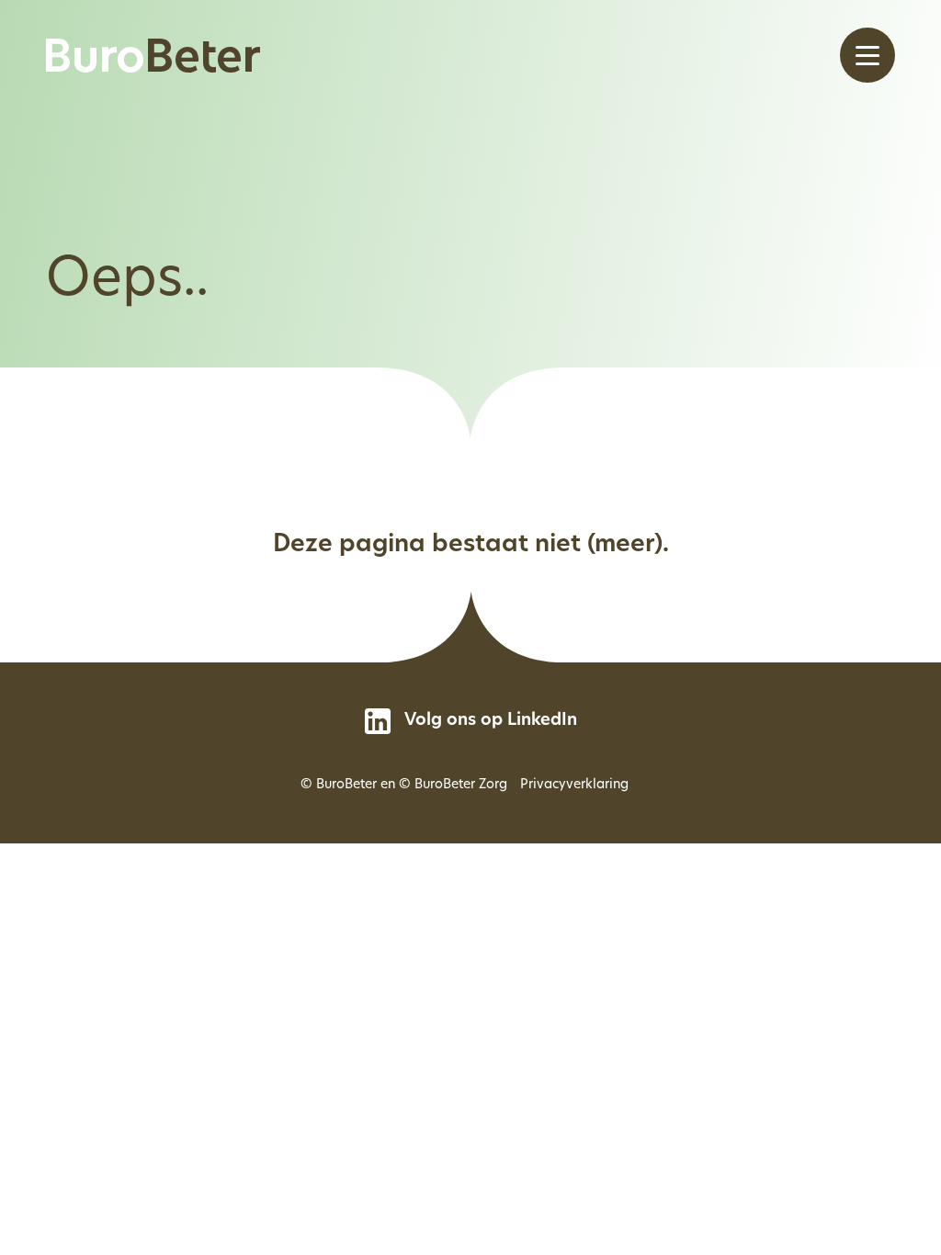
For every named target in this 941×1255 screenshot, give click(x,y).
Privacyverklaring (574, 785)
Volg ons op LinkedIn (490, 721)
